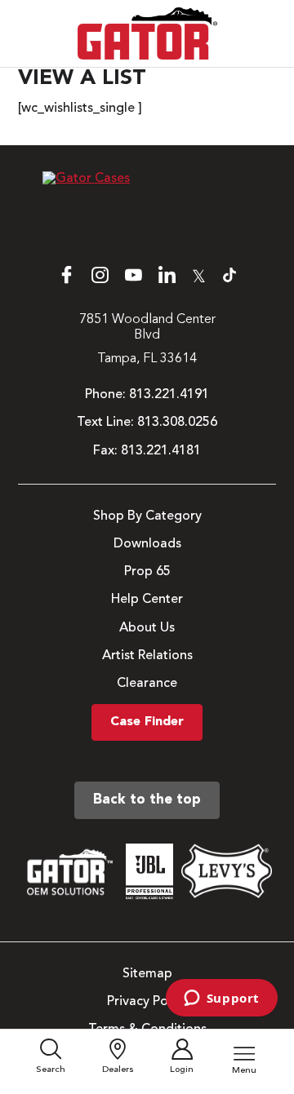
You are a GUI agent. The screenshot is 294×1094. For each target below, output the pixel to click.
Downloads (147, 544)
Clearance (147, 683)
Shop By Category (147, 516)
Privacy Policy (147, 1001)
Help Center (147, 599)
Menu (244, 1070)
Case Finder (147, 722)
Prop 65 (147, 571)
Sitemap (147, 974)
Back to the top (147, 800)
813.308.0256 (177, 422)
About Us (147, 628)
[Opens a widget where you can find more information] (221, 999)
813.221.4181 (161, 451)
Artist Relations (147, 655)
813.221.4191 (169, 394)
